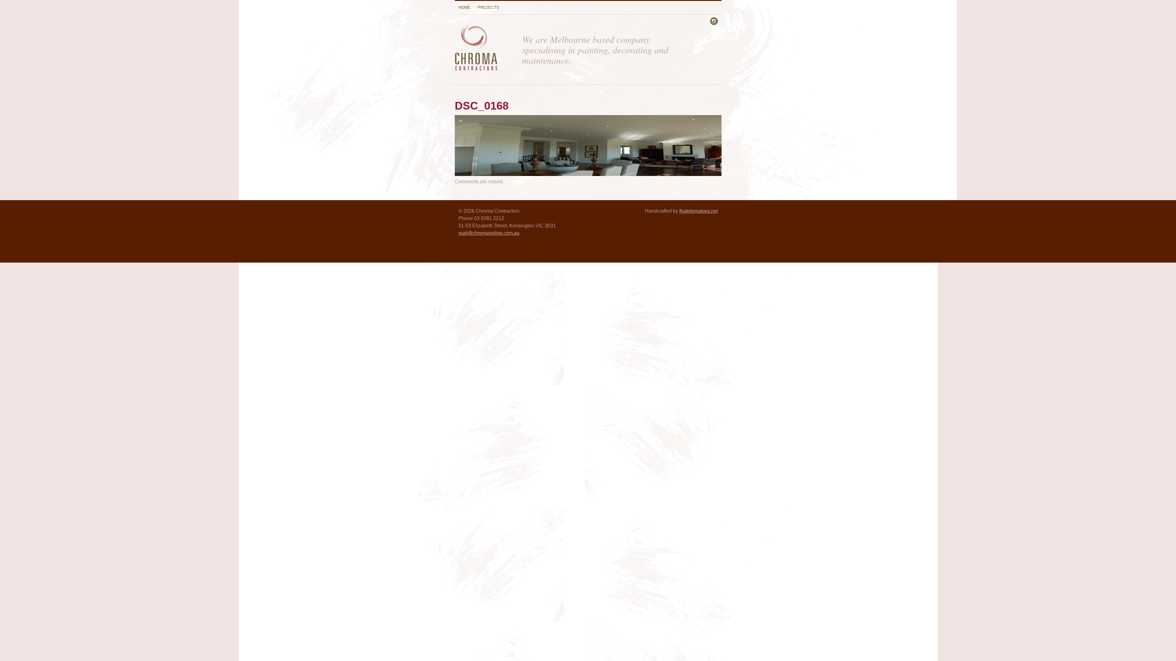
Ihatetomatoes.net (698, 211)
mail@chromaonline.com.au (488, 233)
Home (464, 7)
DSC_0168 (482, 105)
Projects (488, 7)
